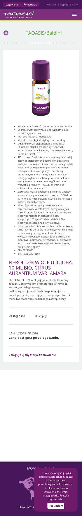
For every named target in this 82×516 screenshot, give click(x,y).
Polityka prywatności (59, 497)
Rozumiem (56, 506)
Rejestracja (30, 4)
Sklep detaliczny (68, 4)
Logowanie (12, 4)
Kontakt (51, 4)
